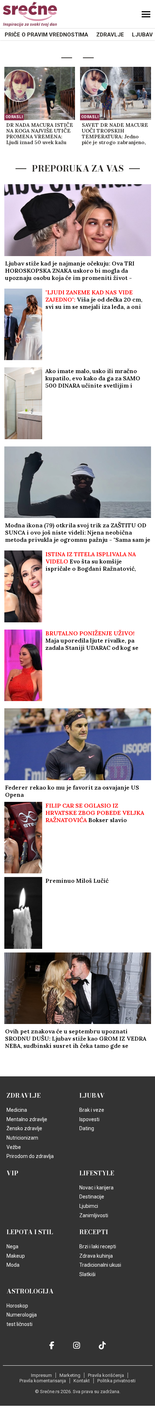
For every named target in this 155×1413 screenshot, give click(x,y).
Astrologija (30, 1291)
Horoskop (17, 1306)
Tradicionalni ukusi (100, 1265)
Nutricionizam (22, 1138)
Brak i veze (91, 1110)
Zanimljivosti (93, 1215)
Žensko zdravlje (24, 1128)
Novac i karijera (96, 1188)
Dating (86, 1128)
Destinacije (91, 1197)
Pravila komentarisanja (42, 1380)
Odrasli (14, 117)
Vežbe (13, 1147)
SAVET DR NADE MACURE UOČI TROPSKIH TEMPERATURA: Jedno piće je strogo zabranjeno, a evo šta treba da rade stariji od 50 (115, 134)
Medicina (16, 1110)
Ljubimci (88, 1206)
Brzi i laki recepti (97, 1246)
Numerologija (21, 1315)
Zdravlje (110, 34)
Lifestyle (96, 1173)
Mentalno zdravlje (26, 1119)
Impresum (41, 1375)
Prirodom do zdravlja (30, 1156)
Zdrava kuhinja (96, 1256)
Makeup (15, 1256)
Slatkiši (87, 1274)
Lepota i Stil (29, 1232)
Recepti (93, 1232)
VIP (12, 1173)
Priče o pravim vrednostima (46, 34)
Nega (12, 1246)
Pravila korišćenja (106, 1375)
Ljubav (142, 34)
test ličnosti (19, 1324)
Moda (12, 1265)
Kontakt (82, 1380)
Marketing (69, 1375)
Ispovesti (89, 1119)
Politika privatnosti (116, 1380)
